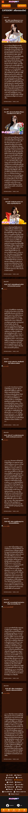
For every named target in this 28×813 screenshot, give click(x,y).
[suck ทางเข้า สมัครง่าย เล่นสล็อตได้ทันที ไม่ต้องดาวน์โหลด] (14, 374)
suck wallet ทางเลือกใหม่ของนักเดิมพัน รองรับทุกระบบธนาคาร (14, 436)
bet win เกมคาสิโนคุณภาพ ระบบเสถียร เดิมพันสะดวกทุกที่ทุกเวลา (14, 21)
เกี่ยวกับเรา (9, 780)
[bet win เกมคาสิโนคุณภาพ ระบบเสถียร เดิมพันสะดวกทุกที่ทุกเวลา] (14, 33)
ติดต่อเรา (19, 782)
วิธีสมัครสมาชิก (10, 787)
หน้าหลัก (10, 775)
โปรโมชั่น (11, 782)
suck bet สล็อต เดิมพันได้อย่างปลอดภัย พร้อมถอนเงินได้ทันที (14, 689)
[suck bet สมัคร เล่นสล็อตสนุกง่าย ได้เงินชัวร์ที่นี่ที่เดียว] (14, 534)
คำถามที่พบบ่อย (8, 791)
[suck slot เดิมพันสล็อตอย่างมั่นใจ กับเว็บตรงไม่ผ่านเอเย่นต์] (14, 297)
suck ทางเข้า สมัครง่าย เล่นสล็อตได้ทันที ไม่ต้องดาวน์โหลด (14, 362)
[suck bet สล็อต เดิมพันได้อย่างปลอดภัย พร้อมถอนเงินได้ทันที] (14, 701)
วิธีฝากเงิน (20, 787)
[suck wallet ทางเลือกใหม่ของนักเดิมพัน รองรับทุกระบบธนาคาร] (14, 448)
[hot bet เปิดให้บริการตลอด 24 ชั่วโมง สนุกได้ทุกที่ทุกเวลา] (14, 215)
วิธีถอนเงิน (10, 789)
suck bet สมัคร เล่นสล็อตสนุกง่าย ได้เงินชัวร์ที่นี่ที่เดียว (14, 522)
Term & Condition (21, 791)
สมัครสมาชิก (22, 5)
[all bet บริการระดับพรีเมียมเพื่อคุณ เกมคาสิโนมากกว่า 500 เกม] (14, 125)
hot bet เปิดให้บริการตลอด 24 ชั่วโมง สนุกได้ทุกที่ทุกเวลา (14, 202)
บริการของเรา (10, 784)
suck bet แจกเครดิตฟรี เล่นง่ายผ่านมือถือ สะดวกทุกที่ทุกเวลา (14, 603)
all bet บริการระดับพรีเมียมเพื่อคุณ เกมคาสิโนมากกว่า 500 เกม (14, 112)
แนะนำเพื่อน (20, 784)
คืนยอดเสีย (19, 789)
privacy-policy (15, 794)
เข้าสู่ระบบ (7, 5)
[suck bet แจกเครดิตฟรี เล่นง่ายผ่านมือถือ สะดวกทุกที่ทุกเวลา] (14, 615)
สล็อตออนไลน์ (6, 17)
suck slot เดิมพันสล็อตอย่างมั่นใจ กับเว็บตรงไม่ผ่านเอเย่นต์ (14, 285)
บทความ (20, 777)
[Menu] (3, 2)
